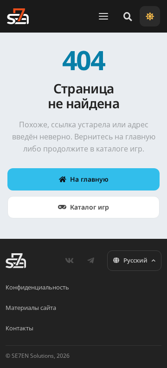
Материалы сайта (31, 307)
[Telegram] (90, 260)
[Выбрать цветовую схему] (150, 16)
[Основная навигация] (103, 16)
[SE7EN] (18, 16)
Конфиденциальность (37, 287)
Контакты (19, 328)
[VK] (69, 260)
